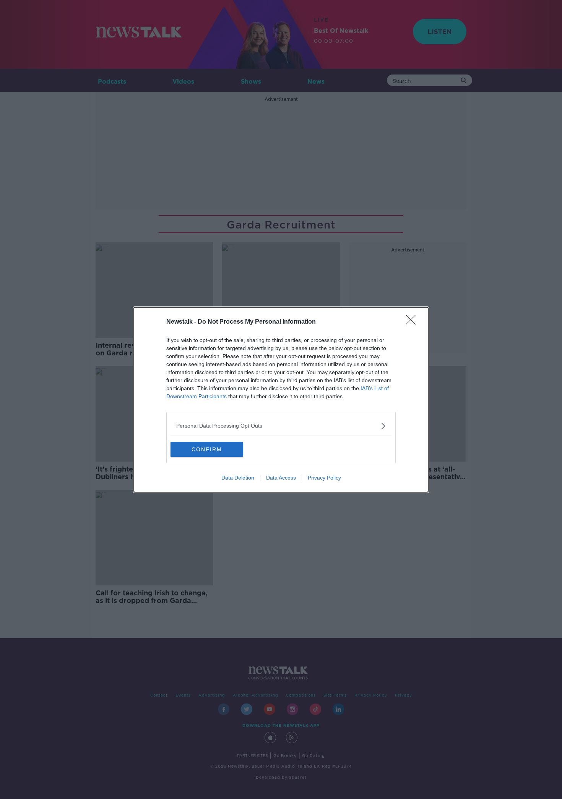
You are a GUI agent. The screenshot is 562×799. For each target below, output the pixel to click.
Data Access (281, 478)
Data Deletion (237, 478)
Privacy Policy (324, 478)
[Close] (413, 322)
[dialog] (281, 399)
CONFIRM (207, 449)
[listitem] (281, 426)
